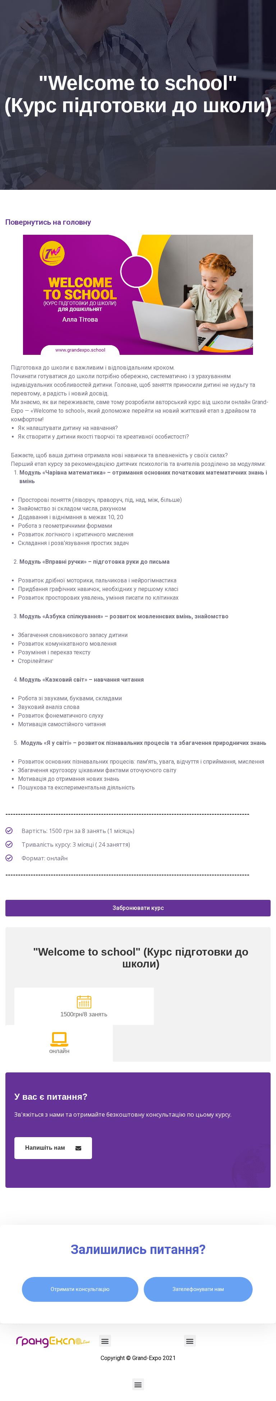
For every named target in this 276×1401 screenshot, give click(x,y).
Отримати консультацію (80, 1289)
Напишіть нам (45, 1148)
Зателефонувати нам (198, 1289)
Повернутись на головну (48, 222)
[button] (138, 908)
